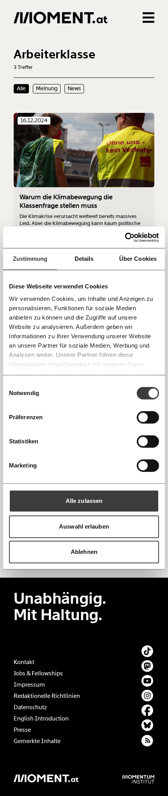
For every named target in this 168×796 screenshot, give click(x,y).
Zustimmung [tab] (30, 258)
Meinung (46, 88)
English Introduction (41, 718)
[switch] (148, 417)
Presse (22, 730)
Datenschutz (30, 707)
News (74, 88)
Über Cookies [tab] (138, 258)
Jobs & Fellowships (38, 673)
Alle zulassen (84, 500)
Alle (21, 88)
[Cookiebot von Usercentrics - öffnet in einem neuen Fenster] (125, 237)
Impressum (29, 685)
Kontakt (24, 662)
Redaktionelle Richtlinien (47, 696)
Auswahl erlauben (84, 526)
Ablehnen (84, 551)
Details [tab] (84, 258)
